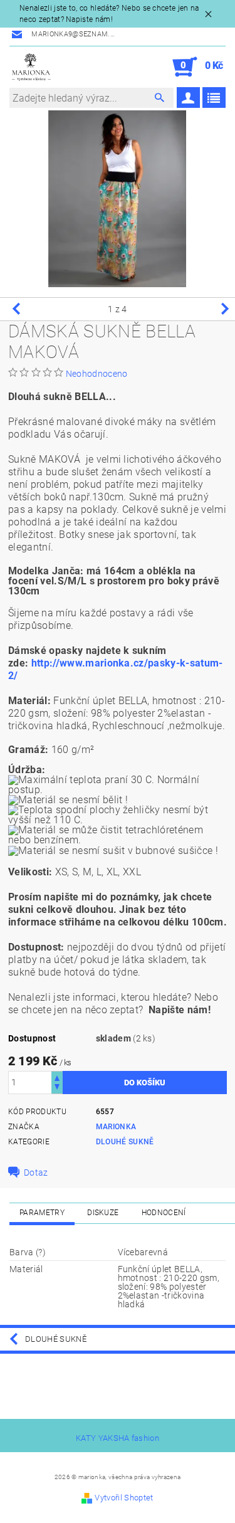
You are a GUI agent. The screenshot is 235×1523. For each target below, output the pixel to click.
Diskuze (102, 1212)
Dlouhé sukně (125, 1141)
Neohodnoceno (97, 374)
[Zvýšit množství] (57, 1077)
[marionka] (31, 67)
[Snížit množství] (57, 1088)
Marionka (116, 1126)
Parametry (42, 1212)
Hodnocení (164, 1212)
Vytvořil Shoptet (124, 1497)
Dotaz (36, 1172)
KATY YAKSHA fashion (117, 1438)
